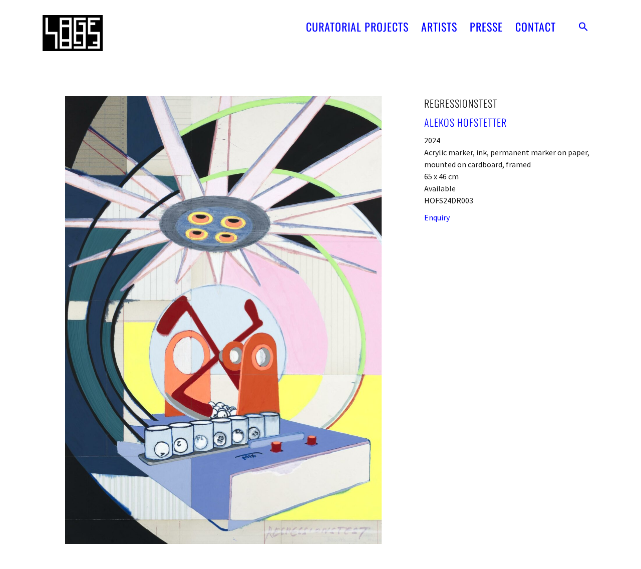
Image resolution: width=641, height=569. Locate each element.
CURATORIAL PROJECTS (357, 27)
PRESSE (486, 27)
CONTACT (535, 27)
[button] (583, 26)
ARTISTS (439, 27)
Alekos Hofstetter (465, 122)
